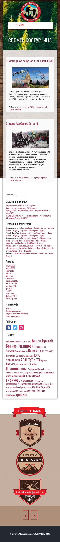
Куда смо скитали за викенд (17, 313)
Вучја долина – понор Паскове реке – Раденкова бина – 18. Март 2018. (29, 211)
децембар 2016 (12, 280)
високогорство (30, 380)
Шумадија (50, 372)
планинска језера (41, 387)
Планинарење (16, 368)
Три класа (33, 372)
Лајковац (11, 364)
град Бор (40, 381)
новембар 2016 (11, 283)
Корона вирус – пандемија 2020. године (21, 207)
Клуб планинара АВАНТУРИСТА (23, 357)
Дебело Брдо (47, 351)
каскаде (30, 383)
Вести (8, 308)
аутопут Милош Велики (14, 375)
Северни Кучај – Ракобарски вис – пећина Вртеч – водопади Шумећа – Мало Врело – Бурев (30, 229)
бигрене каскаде (31, 375)
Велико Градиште (21, 351)
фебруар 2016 (11, 295)
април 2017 (10, 275)
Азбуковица (10, 341)
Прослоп (46, 369)
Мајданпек (19, 364)
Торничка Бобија (23, 372)
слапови (10, 395)
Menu (21, 25)
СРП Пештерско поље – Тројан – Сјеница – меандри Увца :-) (29, 254)
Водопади (34, 350)
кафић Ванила (39, 383)
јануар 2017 (10, 278)
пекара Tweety (15, 387)
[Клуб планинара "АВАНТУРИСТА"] (30, 11)
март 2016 (10, 293)
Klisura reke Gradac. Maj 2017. (17, 218)
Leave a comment (15, 109)
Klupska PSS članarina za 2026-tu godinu (21, 205)
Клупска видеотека (13, 310)
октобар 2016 (11, 285)
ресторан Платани (36, 390)
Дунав (18, 355)
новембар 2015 (11, 298)
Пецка (26, 364)
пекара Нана (26, 387)
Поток (40, 369)
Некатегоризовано (13, 315)
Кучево (44, 360)
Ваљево (10, 350)
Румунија (9, 372)
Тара (15, 372)
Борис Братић (42, 107)
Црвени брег (42, 372)
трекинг (21, 394)
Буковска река (41, 346)
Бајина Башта (21, 341)
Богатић (29, 342)
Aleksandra (10, 245)
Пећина (33, 364)
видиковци (14, 380)
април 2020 (10, 268)
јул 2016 (9, 288)
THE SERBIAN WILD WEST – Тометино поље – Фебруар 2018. (28, 215)
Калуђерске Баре (27, 355)
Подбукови (32, 369)
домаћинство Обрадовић (16, 383)
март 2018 (10, 270)
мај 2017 (9, 273)
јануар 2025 (10, 265)
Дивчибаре (10, 355)
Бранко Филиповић (20, 346)
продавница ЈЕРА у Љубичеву (16, 391)
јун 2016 (9, 290)
